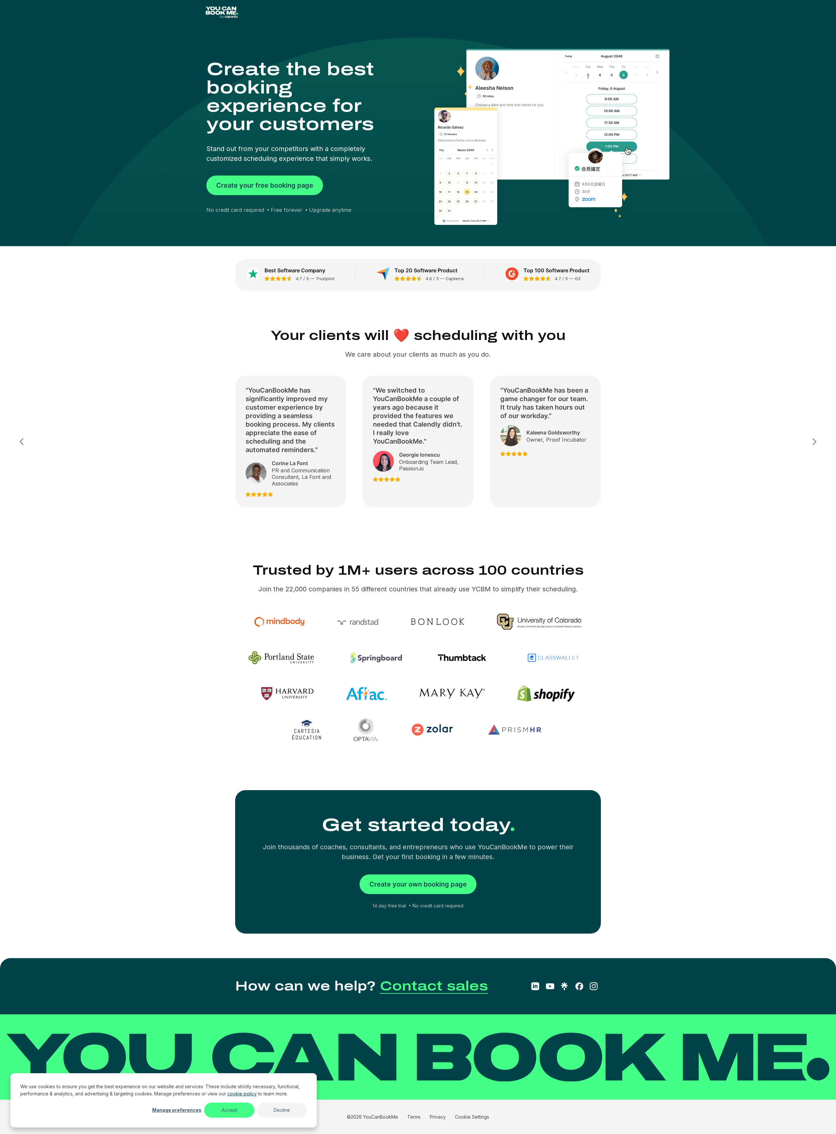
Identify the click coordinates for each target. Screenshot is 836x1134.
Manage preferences (176, 1110)
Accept (229, 1110)
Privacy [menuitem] (438, 1117)
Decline (282, 1110)
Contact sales (434, 986)
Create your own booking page (418, 884)
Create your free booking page (264, 185)
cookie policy (242, 1093)
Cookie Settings (472, 1117)
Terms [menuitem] (414, 1117)
